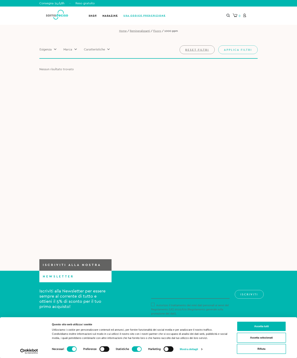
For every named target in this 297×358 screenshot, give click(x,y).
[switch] (104, 348)
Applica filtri (238, 50)
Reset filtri (197, 50)
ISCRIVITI (249, 294)
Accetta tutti (261, 326)
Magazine (110, 15)
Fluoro (157, 31)
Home (123, 31)
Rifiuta (261, 348)
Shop (93, 15)
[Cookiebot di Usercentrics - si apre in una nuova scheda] (29, 351)
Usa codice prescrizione (144, 15)
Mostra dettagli (189, 349)
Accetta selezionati (261, 337)
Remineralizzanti (140, 31)
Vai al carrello (256, 46)
